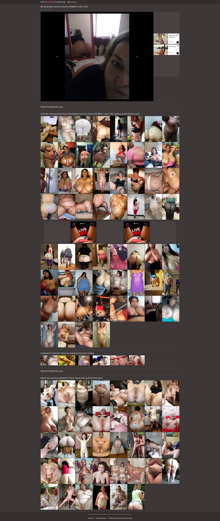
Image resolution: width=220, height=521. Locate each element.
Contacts (91, 518)
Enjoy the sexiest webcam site (173, 36)
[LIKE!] (41, 9)
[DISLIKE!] (49, 9)
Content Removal (101, 518)
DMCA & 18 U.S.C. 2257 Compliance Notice (120, 518)
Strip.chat (171, 41)
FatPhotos (53, 2)
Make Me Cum (172, 46)
